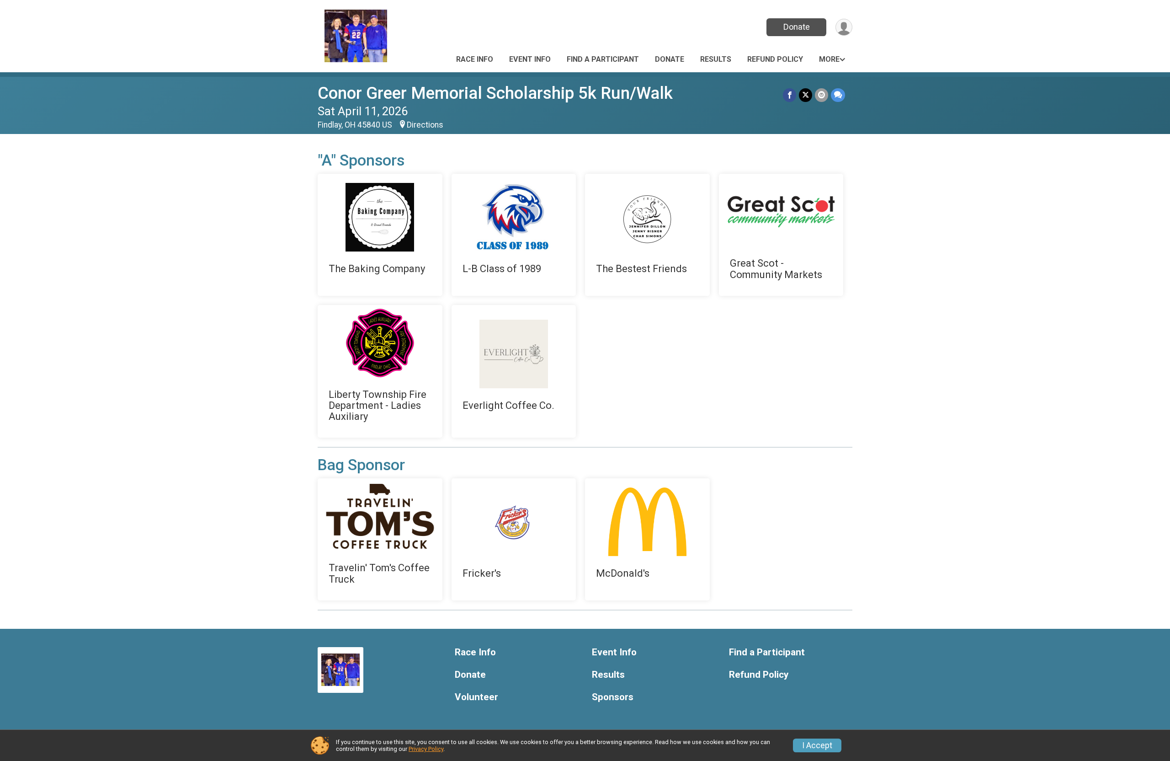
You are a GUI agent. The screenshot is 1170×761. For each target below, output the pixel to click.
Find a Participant (603, 59)
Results (715, 59)
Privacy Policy (426, 748)
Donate (796, 27)
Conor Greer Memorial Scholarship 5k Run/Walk (495, 93)
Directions (425, 124)
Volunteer (476, 697)
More (829, 59)
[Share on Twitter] (805, 95)
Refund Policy (775, 59)
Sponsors (612, 697)
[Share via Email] (821, 95)
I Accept (817, 745)
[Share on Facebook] (789, 95)
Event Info (530, 59)
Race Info (474, 59)
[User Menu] (843, 27)
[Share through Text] (838, 95)
